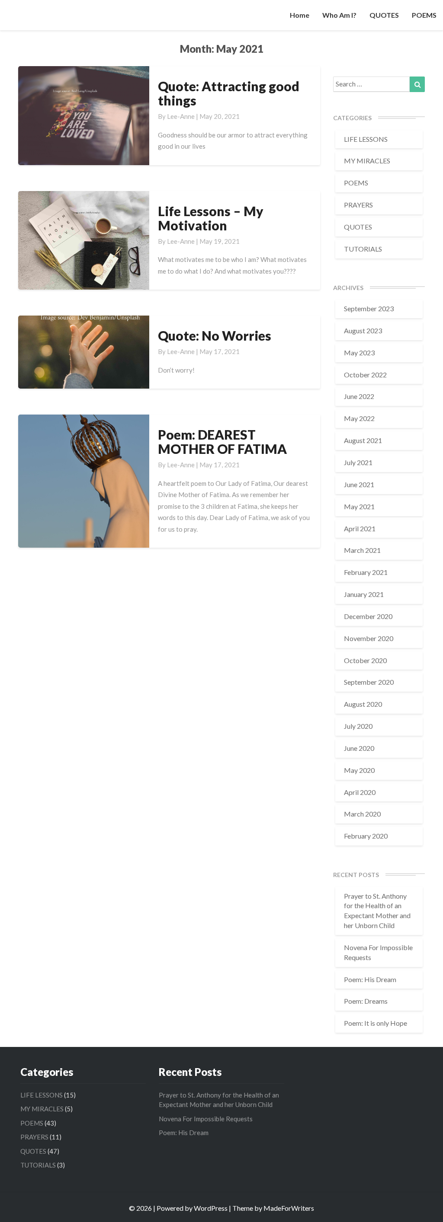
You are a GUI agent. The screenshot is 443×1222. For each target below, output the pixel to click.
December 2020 (368, 616)
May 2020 (359, 770)
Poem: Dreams (366, 1001)
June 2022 (359, 396)
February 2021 (366, 572)
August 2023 (363, 330)
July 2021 (358, 462)
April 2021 (360, 528)
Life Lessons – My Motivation (210, 218)
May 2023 (359, 352)
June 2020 (359, 748)
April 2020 (360, 792)
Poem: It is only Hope (375, 1023)
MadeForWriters (288, 1208)
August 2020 (363, 704)
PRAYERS (358, 205)
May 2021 (359, 506)
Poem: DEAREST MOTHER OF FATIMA (222, 441)
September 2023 (369, 308)
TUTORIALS (363, 249)
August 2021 (363, 440)
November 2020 (368, 638)
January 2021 (364, 594)
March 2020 (362, 814)
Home (299, 15)
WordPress (211, 1208)
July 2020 (358, 726)
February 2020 (366, 836)
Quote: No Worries (214, 335)
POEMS (424, 15)
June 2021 (359, 484)
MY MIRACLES (367, 160)
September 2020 (369, 682)
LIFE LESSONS (366, 139)
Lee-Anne (181, 116)
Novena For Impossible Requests (206, 1119)
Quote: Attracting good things (228, 93)
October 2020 (365, 660)
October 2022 (365, 374)
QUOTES (384, 15)
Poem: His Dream (370, 979)
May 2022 (359, 418)
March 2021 (362, 550)
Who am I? (339, 15)
